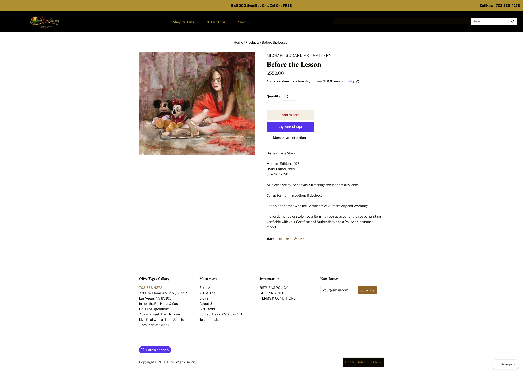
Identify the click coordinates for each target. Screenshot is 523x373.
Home (238, 43)
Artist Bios (216, 21)
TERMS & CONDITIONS (278, 298)
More (241, 21)
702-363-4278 (150, 288)
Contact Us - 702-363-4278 (220, 314)
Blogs (203, 298)
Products (252, 43)
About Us (206, 304)
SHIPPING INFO (272, 293)
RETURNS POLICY (274, 288)
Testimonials (209, 320)
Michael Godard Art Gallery (299, 55)
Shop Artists (183, 21)
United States (361, 362)
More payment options (290, 138)
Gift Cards (207, 309)
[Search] (513, 21)
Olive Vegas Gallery (181, 362)
